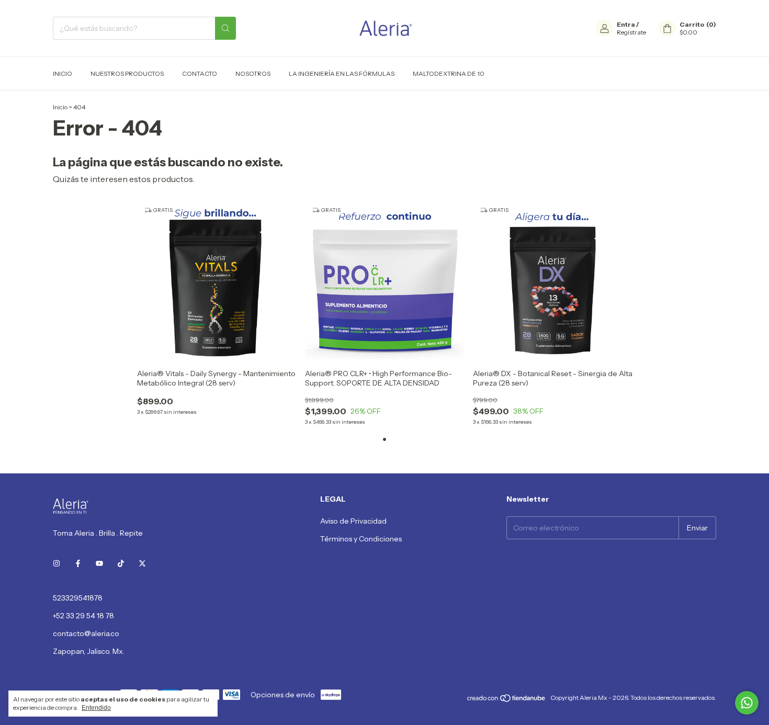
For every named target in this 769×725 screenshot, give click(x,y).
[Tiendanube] (506, 700)
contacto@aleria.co (86, 633)
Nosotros (252, 73)
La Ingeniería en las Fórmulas (341, 73)
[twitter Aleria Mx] (142, 563)
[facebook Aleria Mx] (78, 563)
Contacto (199, 73)
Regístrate (631, 32)
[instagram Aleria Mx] (56, 563)
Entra (626, 24)
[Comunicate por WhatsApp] (747, 703)
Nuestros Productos (127, 73)
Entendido (96, 707)
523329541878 (78, 598)
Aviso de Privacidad (353, 521)
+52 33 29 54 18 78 (83, 615)
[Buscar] (225, 28)
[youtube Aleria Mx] (99, 563)
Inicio (62, 73)
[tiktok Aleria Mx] (121, 563)
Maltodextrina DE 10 (448, 73)
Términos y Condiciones (361, 538)
